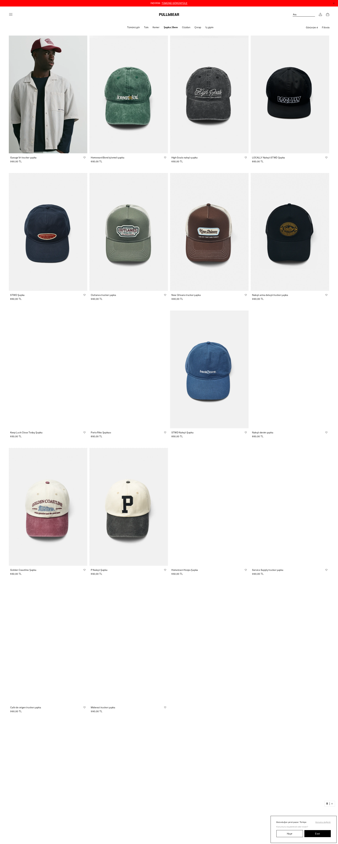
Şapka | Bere (171, 27)
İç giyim (209, 27)
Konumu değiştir (323, 822)
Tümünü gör (133, 27)
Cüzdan (186, 27)
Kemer (156, 27)
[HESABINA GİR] (320, 14)
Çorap (198, 27)
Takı (146, 27)
